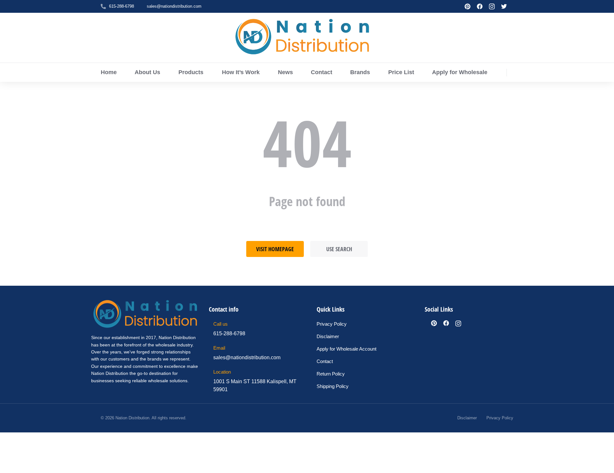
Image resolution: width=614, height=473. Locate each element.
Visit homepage (275, 249)
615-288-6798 (121, 6)
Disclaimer (467, 417)
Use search (339, 249)
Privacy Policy (499, 417)
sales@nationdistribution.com (174, 6)
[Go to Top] (605, 464)
